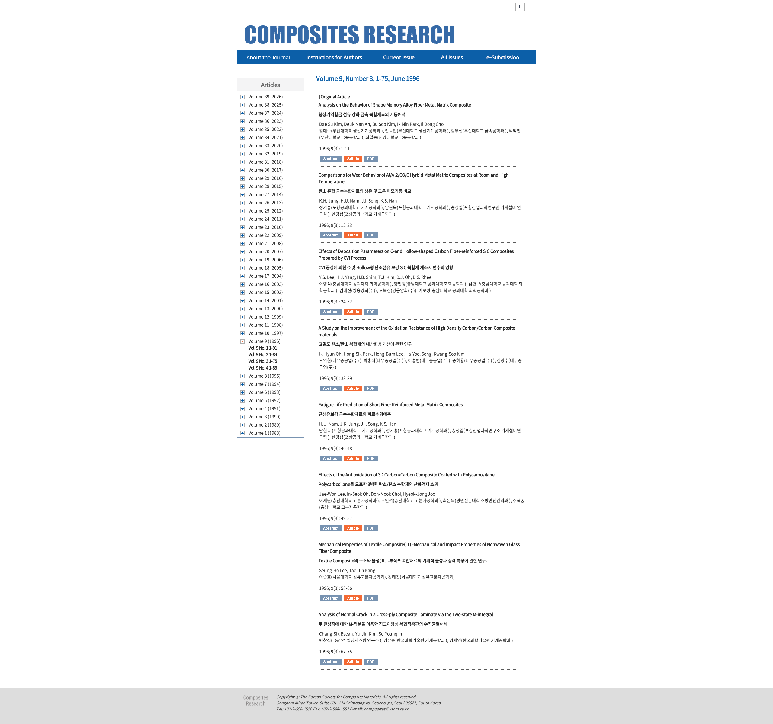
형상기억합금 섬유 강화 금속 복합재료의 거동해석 (362, 114)
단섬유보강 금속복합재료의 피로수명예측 (355, 414)
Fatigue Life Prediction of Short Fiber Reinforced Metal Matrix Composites (391, 404)
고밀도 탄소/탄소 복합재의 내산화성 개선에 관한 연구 (365, 344)
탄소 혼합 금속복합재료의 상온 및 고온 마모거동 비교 (365, 191)
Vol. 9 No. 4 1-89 (263, 367)
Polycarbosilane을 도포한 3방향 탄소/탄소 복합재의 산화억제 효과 (378, 484)
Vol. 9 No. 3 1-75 (263, 361)
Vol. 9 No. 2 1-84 (263, 354)
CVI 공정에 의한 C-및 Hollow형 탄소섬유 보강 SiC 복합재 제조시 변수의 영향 (386, 267)
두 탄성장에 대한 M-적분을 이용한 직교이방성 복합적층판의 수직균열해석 (383, 624)
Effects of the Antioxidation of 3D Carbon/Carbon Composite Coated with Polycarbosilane (407, 474)
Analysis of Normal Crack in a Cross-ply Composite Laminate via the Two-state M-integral (406, 614)
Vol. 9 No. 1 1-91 (263, 347)
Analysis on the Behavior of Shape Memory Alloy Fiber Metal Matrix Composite (395, 104)
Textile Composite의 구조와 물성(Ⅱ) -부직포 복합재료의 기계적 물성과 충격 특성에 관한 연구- (403, 560)
